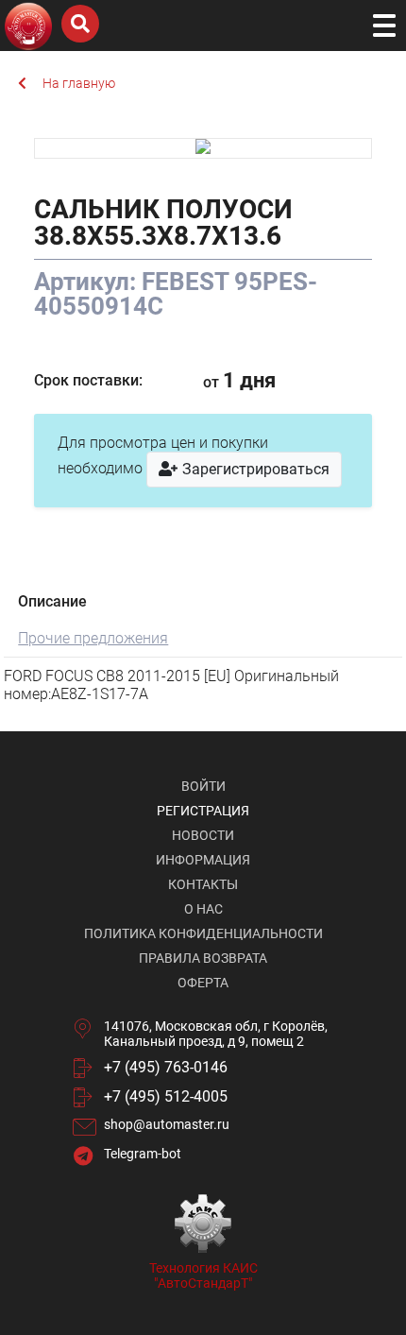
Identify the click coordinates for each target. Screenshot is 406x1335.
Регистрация (203, 810)
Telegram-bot (142, 1153)
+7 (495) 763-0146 (166, 1067)
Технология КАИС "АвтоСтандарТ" (203, 1275)
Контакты (203, 884)
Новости (203, 835)
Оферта (203, 982)
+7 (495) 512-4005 (166, 1096)
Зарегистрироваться (254, 469)
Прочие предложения (93, 638)
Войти (203, 786)
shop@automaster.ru (166, 1124)
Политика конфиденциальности (203, 933)
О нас (203, 908)
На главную (78, 83)
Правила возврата (203, 958)
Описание (52, 601)
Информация (203, 859)
